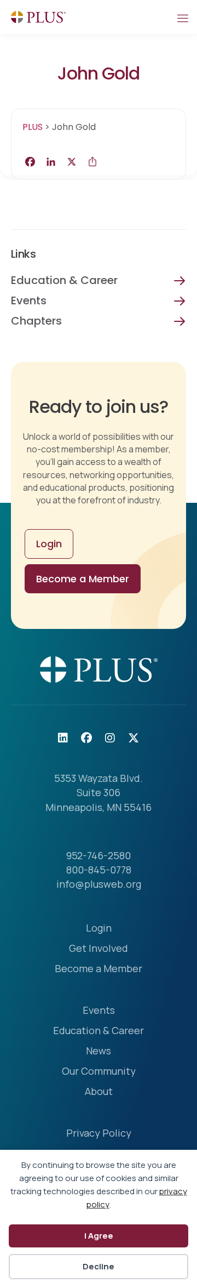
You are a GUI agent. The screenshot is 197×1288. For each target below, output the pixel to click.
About (99, 1092)
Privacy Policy (98, 1133)
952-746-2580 (98, 855)
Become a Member (98, 969)
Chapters (36, 320)
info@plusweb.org (98, 883)
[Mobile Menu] (182, 17)
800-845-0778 (98, 869)
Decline (98, 1266)
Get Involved (98, 949)
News (98, 1051)
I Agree (98, 1235)
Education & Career (64, 280)
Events (29, 300)
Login (99, 928)
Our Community (99, 1071)
